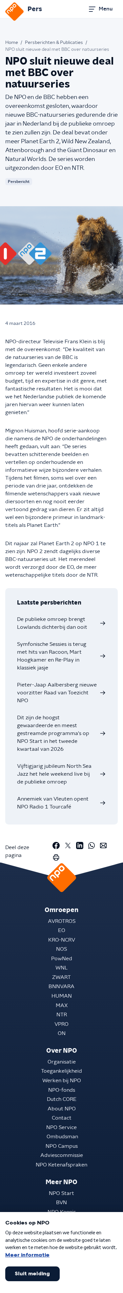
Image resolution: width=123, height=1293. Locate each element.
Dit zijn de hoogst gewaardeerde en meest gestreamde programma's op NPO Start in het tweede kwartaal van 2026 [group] (53, 733)
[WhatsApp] (91, 845)
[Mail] (103, 845)
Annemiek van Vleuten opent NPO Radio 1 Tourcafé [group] (53, 802)
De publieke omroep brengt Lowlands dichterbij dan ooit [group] (52, 623)
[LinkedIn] (79, 845)
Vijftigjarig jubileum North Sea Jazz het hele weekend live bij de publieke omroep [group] (54, 774)
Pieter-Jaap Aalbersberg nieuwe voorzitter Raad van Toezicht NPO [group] (57, 692)
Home (11, 42)
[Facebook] (56, 845)
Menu (106, 8)
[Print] (56, 857)
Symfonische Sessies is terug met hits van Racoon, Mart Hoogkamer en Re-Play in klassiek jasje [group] (51, 656)
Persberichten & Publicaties (54, 42)
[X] (68, 845)
